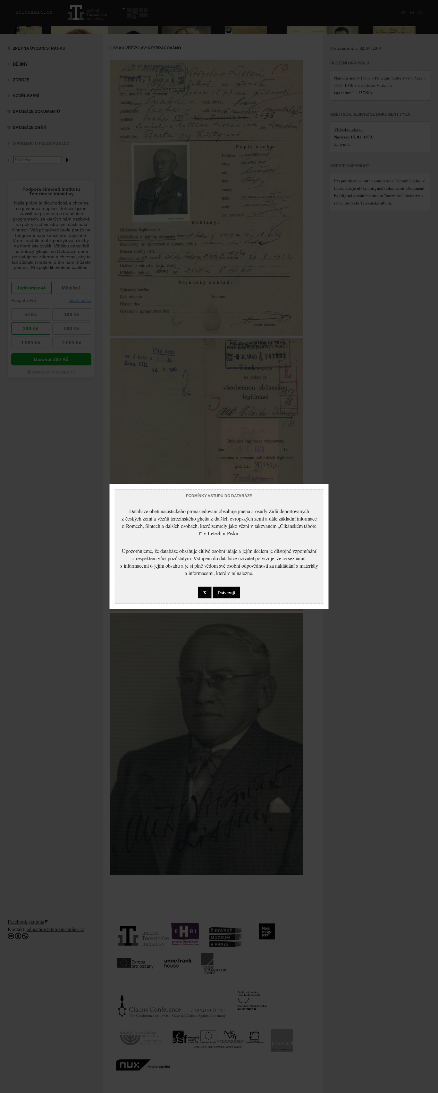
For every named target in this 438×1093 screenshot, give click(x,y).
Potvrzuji (226, 592)
